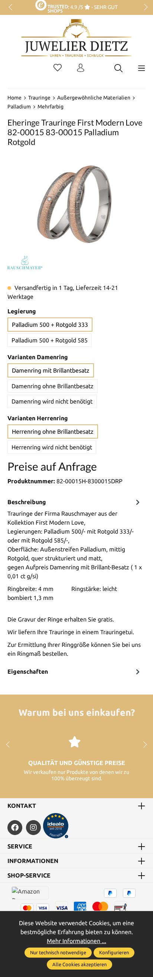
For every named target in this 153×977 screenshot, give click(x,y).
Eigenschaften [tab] (27, 671)
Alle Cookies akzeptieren (79, 964)
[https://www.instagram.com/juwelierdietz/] (33, 827)
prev (11, 7)
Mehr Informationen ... (76, 941)
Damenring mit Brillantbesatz (50, 370)
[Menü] (141, 68)
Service (19, 846)
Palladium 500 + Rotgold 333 (50, 324)
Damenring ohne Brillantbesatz (53, 386)
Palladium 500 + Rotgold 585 (50, 340)
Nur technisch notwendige (58, 952)
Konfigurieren (114, 952)
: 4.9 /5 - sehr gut (92, 7)
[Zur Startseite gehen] (76, 43)
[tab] (74, 579)
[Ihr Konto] (80, 68)
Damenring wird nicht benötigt (52, 401)
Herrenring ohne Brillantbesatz (53, 431)
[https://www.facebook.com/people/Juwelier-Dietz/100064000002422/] (14, 827)
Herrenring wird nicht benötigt (52, 447)
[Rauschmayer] (25, 262)
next (143, 7)
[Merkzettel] (57, 68)
